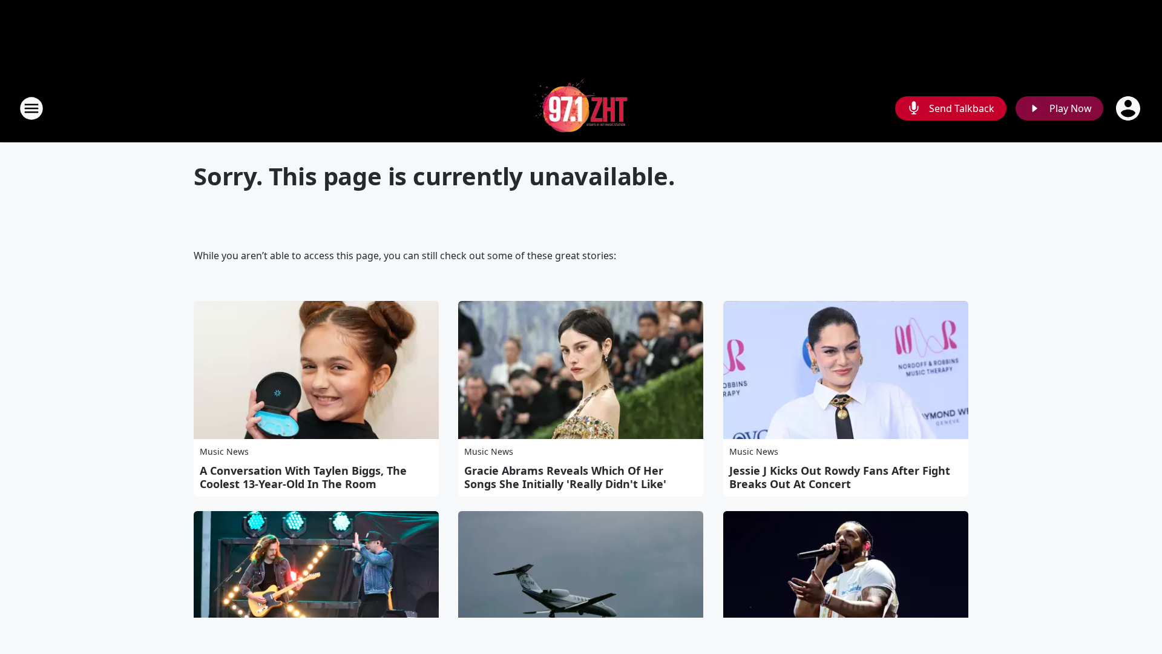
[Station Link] (581, 108)
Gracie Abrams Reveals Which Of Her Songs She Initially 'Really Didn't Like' (565, 477)
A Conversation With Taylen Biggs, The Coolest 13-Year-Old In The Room (303, 477)
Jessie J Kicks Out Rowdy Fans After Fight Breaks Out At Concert (839, 477)
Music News (224, 451)
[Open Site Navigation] (31, 108)
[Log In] (1129, 108)
